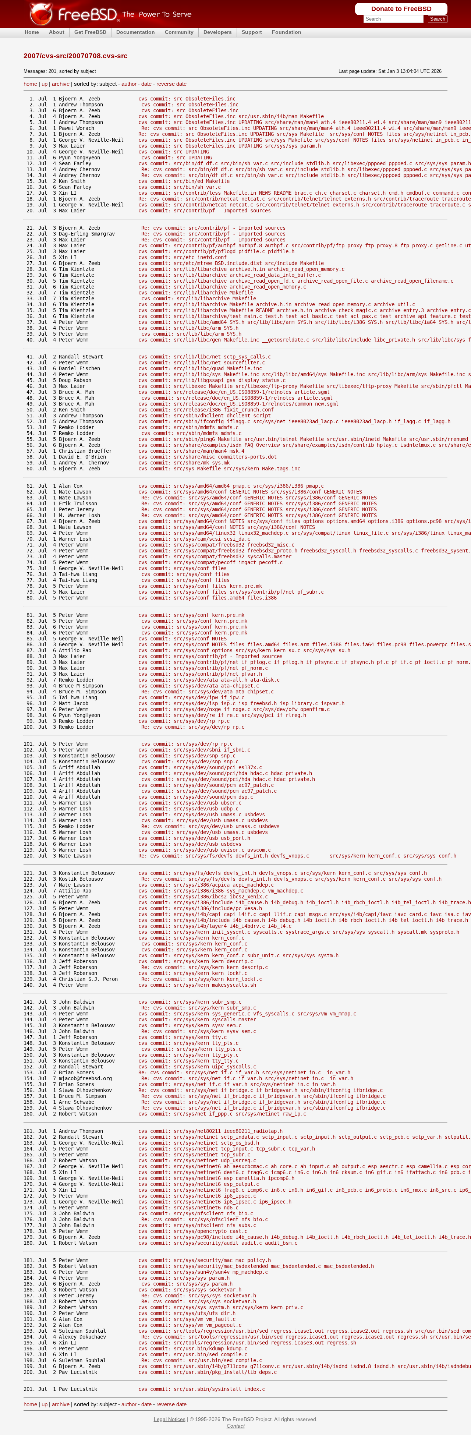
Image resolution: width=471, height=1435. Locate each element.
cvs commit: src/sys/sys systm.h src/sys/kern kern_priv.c (220, 1307)
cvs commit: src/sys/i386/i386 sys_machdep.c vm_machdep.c (220, 891)
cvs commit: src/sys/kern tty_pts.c (188, 1043)
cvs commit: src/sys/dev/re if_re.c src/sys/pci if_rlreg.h (222, 715)
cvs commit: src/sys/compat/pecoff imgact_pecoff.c (210, 562)
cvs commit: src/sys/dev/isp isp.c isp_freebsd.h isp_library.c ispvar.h (241, 703)
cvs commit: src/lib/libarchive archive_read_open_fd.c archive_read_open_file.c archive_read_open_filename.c (295, 281)
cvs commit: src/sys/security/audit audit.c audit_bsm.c (217, 1243)
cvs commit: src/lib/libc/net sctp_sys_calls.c (204, 357)
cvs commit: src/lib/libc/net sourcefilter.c (201, 362)
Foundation (286, 32)
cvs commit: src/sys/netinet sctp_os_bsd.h (198, 1143)
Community (179, 32)
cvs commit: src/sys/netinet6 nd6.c (188, 1207)
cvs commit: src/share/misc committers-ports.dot (207, 457)
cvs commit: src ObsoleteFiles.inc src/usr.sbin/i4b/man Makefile (231, 116)
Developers (217, 32)
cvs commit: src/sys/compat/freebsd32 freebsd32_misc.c (216, 545)
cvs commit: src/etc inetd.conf (182, 257)
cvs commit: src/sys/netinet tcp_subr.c (194, 1154)
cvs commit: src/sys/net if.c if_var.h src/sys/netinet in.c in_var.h (237, 1084)
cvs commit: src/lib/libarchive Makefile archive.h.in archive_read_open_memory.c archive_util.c (276, 304)
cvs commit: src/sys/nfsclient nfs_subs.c (197, 1225)
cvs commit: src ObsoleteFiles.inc (187, 99)
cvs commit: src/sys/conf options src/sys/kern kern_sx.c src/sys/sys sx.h (244, 650)
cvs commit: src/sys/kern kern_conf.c (191, 938)
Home (32, 32)
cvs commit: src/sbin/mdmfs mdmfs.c (188, 427)
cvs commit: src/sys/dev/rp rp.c (184, 721)
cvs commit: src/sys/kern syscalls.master (197, 1019)
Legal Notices (169, 1419)
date (146, 84)
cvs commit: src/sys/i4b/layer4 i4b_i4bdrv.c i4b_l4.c (214, 926)
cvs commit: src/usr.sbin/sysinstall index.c (201, 1389)
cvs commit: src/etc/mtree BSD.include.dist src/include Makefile (231, 263)
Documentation (135, 32)
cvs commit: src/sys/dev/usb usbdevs (189, 844)
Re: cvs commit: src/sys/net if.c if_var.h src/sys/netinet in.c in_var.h (244, 1072)
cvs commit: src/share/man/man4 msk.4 (191, 451)
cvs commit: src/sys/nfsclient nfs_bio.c (195, 1213)
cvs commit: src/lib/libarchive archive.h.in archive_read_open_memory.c (241, 269)
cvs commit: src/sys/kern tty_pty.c (188, 1055)
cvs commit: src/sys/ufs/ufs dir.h (187, 1313)
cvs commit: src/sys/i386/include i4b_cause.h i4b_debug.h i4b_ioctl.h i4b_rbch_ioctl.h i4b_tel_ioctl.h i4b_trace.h (304, 902)
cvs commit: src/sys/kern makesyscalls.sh (197, 985)
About (56, 32)
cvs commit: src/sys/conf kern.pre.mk (191, 615)
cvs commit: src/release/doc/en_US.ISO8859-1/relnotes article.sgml (234, 392)
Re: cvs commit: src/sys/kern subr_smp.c (198, 1008)
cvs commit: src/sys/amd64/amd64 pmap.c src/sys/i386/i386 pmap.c (231, 486)
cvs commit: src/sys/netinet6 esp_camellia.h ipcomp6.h (216, 1178)
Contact (236, 1426)
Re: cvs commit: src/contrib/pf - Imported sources (213, 228)
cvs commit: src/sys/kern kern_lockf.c (192, 973)
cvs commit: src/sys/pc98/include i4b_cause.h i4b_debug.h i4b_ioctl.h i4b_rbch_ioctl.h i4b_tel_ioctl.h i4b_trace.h (304, 1237)
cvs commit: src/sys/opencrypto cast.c (192, 1231)
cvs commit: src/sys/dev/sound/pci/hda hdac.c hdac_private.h (225, 773)
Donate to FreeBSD (401, 9)
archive (61, 84)
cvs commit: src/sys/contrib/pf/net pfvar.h (200, 674)
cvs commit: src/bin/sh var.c (179, 187)
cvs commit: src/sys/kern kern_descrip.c (195, 961)
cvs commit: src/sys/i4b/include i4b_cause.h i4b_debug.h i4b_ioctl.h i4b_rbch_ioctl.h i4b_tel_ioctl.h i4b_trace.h (303, 920)
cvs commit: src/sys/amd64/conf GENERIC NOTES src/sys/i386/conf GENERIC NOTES (250, 492)
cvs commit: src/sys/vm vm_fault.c (187, 1319)
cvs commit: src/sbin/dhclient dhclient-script (204, 415)
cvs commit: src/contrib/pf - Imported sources (204, 210)
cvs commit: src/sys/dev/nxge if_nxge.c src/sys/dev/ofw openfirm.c (234, 709)
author (129, 84)
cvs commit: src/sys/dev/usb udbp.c (188, 809)
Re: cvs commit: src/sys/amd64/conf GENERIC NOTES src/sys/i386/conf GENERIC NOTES (259, 498)
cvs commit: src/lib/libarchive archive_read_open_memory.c (222, 287)
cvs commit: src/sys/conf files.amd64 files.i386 (207, 598)
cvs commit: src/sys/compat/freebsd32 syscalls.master (214, 556)
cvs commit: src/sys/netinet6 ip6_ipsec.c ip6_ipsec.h (214, 1202)
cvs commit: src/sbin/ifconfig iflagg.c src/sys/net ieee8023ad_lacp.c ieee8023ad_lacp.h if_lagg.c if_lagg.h (294, 421)
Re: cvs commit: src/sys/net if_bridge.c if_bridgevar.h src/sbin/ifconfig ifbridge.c (260, 1090)
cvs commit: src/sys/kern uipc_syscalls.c (197, 1067)
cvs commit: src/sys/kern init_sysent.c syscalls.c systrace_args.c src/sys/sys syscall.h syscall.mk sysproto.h (298, 932)
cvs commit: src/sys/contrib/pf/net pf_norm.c (203, 668)
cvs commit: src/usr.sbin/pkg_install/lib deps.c (207, 1372)
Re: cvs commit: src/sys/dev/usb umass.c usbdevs (210, 826)
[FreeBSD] (108, 25)
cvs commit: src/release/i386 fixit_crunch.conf (206, 410)
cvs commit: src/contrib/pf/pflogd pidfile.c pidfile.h (216, 251)
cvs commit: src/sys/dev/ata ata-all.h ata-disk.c (209, 680)
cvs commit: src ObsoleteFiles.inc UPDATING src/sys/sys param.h (229, 146)
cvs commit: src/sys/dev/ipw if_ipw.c (191, 697)
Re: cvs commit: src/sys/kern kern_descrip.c (204, 967)
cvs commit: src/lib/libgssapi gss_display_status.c (212, 380)
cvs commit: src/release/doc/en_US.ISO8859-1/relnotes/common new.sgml (238, 404)
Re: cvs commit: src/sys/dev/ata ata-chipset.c (207, 691)
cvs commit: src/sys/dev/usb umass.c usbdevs (201, 814)
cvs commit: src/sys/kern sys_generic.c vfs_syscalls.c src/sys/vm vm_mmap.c (247, 1014)
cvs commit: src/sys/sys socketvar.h (189, 1290)
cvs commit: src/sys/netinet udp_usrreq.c (197, 1160)
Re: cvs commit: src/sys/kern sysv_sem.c (198, 1031)
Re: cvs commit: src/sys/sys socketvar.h (198, 1295)
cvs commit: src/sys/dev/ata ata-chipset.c (198, 686)
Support (252, 32)
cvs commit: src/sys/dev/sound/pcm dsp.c (195, 797)
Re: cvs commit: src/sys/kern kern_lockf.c (201, 979)
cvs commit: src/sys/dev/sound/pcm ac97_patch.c (206, 785)
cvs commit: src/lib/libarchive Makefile (195, 293)
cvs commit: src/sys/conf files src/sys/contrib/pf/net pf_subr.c (231, 592)
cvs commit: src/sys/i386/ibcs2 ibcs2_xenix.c (203, 896)
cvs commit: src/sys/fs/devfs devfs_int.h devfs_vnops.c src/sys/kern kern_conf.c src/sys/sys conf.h (282, 873)
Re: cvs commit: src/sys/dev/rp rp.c (192, 727)
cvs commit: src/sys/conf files (182, 568)
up (44, 84)
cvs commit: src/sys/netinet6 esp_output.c (198, 1184)
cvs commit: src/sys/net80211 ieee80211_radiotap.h (210, 1131)
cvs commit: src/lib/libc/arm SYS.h (188, 328)
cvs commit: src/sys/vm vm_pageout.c (189, 1325)
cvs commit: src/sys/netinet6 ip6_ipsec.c (197, 1196)
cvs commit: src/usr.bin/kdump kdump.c (192, 1348)
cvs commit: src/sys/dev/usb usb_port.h (194, 838)
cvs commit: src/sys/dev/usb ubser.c (189, 803)
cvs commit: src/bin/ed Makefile (184, 181)
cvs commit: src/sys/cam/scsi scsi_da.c (194, 539)
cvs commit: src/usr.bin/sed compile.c (192, 1354)
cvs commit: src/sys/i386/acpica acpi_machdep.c (206, 885)
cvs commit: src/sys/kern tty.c (182, 1037)
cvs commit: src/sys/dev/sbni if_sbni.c (194, 750)
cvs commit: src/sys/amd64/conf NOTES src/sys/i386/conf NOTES (226, 527)
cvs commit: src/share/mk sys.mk (184, 463)
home (30, 84)
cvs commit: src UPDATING (173, 152)
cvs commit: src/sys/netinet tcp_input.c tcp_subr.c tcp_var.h (226, 1149)
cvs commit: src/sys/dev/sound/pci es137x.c (200, 767)
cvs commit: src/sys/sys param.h (184, 1278)
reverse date (171, 84)
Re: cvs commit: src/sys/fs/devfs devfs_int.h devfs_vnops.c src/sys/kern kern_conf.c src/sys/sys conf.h (297, 856)
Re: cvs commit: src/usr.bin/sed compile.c (201, 1360)
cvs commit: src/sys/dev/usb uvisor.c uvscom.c (204, 850)
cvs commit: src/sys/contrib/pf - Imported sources (210, 656)
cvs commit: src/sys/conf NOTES (182, 638)
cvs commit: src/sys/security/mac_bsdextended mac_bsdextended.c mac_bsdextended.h (256, 1266)
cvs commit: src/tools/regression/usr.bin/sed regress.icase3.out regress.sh (247, 1343)
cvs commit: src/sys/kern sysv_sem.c (189, 1025)
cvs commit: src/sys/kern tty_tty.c (188, 1061)
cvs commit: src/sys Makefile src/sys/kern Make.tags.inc (219, 468)
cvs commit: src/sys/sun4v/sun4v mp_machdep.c (203, 1272)
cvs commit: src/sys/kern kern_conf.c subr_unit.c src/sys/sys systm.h (238, 955)
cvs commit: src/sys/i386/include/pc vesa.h (200, 908)
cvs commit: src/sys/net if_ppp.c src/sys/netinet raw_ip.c (222, 1114)
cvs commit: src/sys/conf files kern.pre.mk (200, 586)
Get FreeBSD (90, 32)
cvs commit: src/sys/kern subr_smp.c (189, 1002)
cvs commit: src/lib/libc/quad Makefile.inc (200, 368)
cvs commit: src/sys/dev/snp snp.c (187, 756)
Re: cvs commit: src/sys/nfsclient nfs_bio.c (204, 1219)
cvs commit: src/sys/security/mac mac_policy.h (204, 1260)
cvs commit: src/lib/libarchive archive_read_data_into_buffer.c (229, 275)
